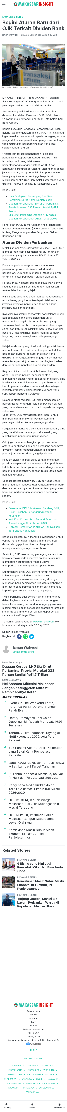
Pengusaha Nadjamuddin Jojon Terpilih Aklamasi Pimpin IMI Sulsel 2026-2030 (34, 788)
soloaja (50, 1074)
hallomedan (34, 1074)
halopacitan (14, 1083)
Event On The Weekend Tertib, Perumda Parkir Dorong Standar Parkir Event (32, 706)
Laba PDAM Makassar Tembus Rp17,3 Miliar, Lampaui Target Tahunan (36, 764)
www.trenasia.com (43, 621)
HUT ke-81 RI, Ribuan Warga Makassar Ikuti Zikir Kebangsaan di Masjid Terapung (34, 803)
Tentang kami (33, 1011)
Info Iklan (33, 1018)
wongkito (49, 1070)
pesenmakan (32, 1092)
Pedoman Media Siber (33, 1029)
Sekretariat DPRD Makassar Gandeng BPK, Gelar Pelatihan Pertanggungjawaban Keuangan (34, 512)
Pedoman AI (33, 1033)
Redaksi (33, 1014)
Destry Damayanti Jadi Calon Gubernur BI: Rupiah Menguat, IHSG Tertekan (35, 721)
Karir (33, 1022)
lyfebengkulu (46, 1087)
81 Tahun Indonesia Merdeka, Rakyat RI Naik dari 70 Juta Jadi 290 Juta (36, 776)
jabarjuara (48, 1083)
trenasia (16, 1065)
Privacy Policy (33, 1036)
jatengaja (28, 1087)
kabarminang (15, 1070)
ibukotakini (32, 1083)
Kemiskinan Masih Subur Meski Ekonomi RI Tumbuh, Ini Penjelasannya (32, 833)
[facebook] (19, 636)
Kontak (33, 1025)
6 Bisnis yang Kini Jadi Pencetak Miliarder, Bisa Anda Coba (40, 867)
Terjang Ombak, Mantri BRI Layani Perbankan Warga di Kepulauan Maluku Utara (38, 902)
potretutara (15, 1074)
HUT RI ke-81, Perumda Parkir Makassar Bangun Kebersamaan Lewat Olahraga (32, 818)
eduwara (13, 1087)
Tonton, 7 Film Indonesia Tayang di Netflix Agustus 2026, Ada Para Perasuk (34, 736)
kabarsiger (33, 1070)
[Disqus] (33, 954)
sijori (39, 1079)
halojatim (52, 1079)
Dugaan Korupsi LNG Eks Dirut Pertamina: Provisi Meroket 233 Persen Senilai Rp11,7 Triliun (34, 207)
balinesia (27, 1079)
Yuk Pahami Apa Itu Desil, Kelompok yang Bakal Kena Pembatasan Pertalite (35, 751)
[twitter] (31, 636)
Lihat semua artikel (24, 651)
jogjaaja (45, 1065)
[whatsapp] (25, 636)
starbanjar (10, 1079)
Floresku (31, 1065)
